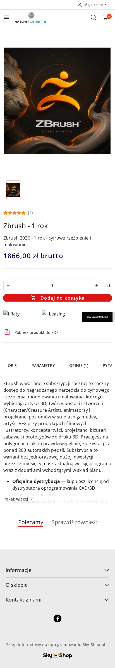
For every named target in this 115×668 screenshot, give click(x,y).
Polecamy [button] (30, 522)
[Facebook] (57, 618)
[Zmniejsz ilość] (8, 285)
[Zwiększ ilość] (96, 285)
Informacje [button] (18, 570)
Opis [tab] (12, 365)
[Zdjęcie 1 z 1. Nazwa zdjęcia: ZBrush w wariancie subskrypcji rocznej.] (13, 190)
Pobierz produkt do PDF (36, 332)
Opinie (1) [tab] (78, 365)
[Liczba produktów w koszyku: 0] (105, 17)
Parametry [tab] (43, 365)
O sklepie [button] (17, 584)
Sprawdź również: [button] (74, 522)
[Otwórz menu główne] (6, 17)
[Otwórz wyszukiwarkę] (93, 17)
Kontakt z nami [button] (24, 599)
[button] (18, 213)
